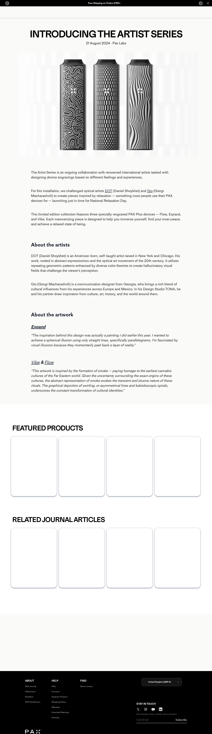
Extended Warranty (60, 712)
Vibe (35, 362)
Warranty (56, 707)
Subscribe (181, 719)
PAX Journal (30, 686)
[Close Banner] (208, 3)
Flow (49, 362)
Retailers (29, 697)
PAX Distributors (32, 702)
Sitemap (55, 717)
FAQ (54, 686)
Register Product (59, 697)
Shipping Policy (59, 702)
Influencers (30, 691)
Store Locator (86, 686)
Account (56, 691)
